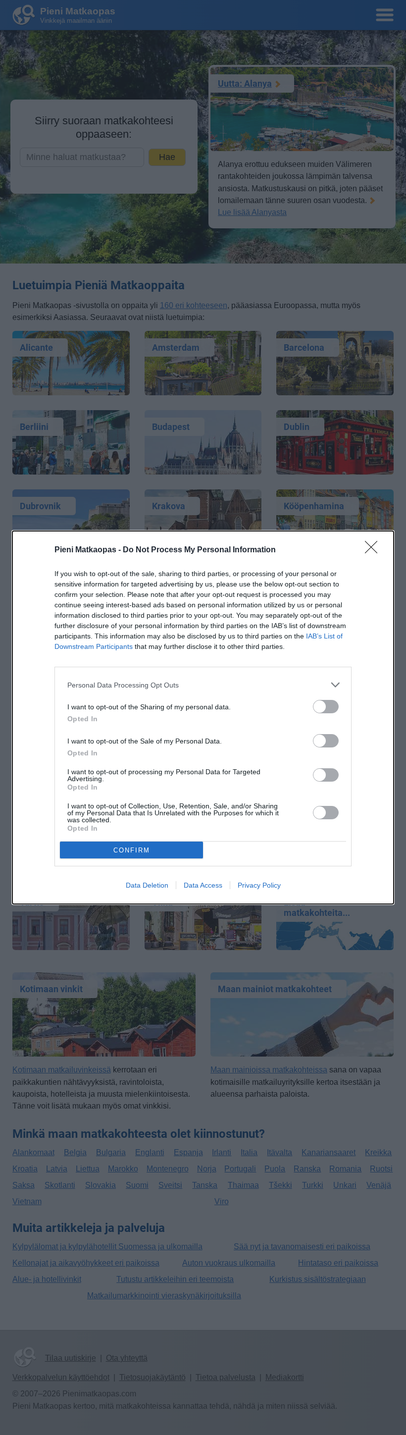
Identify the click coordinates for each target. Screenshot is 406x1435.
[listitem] (203, 685)
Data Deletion (147, 885)
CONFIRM (131, 850)
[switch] (326, 706)
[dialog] (203, 717)
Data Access (203, 885)
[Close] (374, 550)
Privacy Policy (259, 885)
